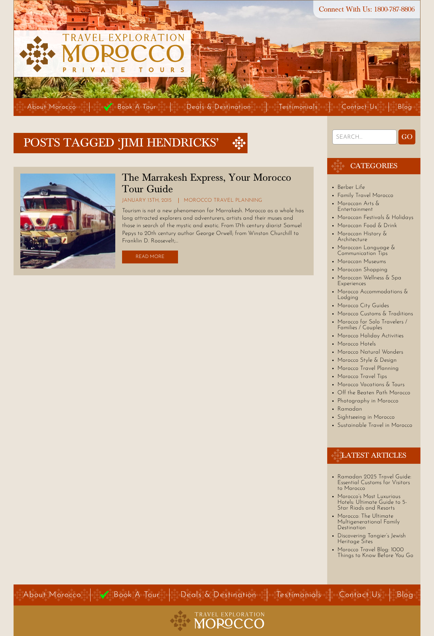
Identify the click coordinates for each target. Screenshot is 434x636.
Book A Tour (136, 107)
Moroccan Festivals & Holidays (375, 217)
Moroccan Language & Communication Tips (366, 250)
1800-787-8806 (394, 9)
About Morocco (51, 107)
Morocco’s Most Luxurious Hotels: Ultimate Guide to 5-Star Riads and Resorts (372, 502)
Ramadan (349, 409)
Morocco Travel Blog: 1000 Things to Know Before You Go (375, 552)
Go (407, 137)
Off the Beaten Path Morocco (373, 393)
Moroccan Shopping (362, 270)
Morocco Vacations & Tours (371, 384)
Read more (150, 256)
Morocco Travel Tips (362, 376)
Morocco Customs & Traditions (375, 314)
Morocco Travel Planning (223, 200)
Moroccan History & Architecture (362, 236)
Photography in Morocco (367, 401)
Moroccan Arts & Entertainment (358, 206)
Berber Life (351, 187)
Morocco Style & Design (367, 360)
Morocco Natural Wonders (370, 352)
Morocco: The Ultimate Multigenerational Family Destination (368, 522)
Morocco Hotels (356, 344)
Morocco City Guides (363, 306)
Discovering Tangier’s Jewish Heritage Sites (371, 538)
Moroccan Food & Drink (367, 225)
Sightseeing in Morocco (366, 417)
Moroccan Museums (361, 261)
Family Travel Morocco (365, 195)
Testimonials (298, 107)
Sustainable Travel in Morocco (374, 425)
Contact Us (359, 107)
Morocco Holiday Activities (370, 336)
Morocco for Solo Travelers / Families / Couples (372, 325)
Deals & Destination (218, 107)
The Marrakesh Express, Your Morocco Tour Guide (206, 183)
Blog (405, 107)
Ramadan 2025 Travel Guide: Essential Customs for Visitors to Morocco (374, 482)
